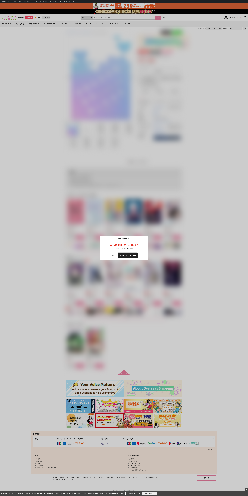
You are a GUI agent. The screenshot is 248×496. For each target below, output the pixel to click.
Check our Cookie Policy (133, 493)
